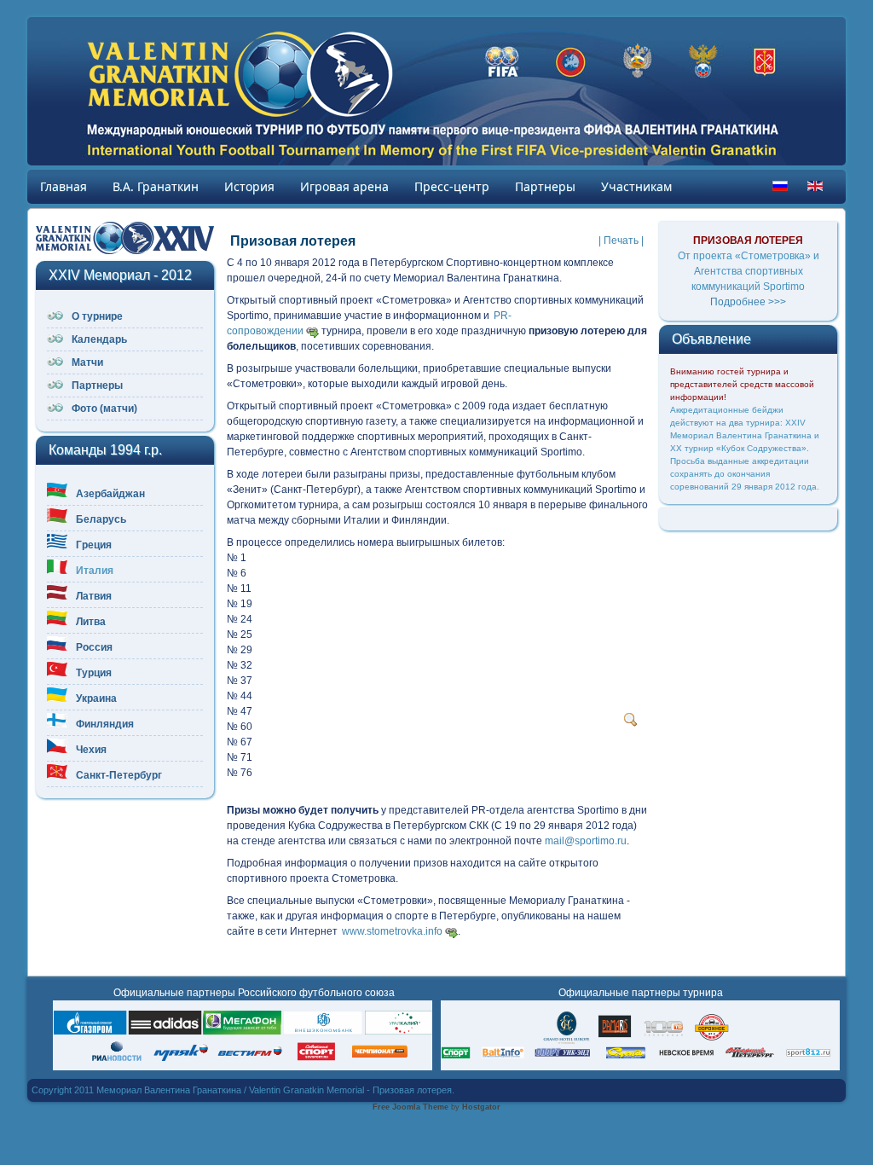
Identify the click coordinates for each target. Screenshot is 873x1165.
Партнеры (545, 186)
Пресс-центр (451, 186)
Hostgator (481, 1107)
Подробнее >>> (748, 302)
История (249, 186)
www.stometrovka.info (392, 931)
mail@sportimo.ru (586, 841)
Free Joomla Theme (410, 1107)
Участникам (636, 186)
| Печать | (621, 240)
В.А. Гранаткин (156, 186)
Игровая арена (344, 186)
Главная (63, 186)
